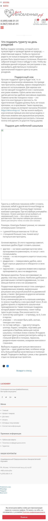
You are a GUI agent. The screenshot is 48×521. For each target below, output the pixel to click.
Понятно (24, 517)
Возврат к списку (24, 370)
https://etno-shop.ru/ (10, 110)
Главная (5, 410)
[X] (4, 366)
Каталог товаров (8, 413)
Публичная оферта (9, 440)
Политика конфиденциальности (14, 443)
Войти (5, 6)
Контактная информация (11, 426)
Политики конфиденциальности (34, 512)
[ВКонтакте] (8, 366)
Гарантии (5, 446)
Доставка (5, 417)
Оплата (5, 420)
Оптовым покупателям (10, 423)
